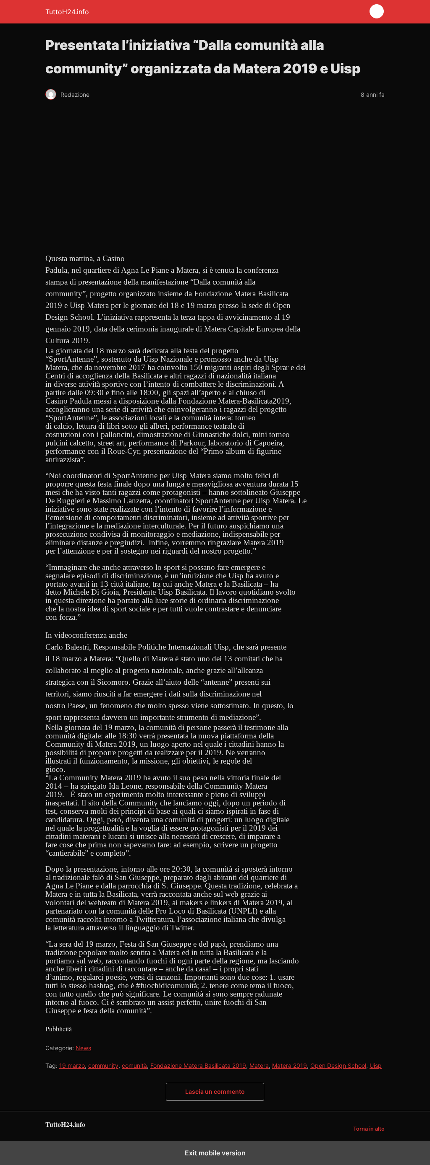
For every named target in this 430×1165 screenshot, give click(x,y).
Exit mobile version (215, 1153)
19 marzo (72, 1065)
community (103, 1065)
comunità (134, 1065)
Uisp (376, 1065)
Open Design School (338, 1065)
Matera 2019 (289, 1065)
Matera (259, 1065)
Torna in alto (369, 1129)
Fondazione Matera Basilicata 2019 (198, 1065)
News (83, 1047)
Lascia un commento (215, 1091)
